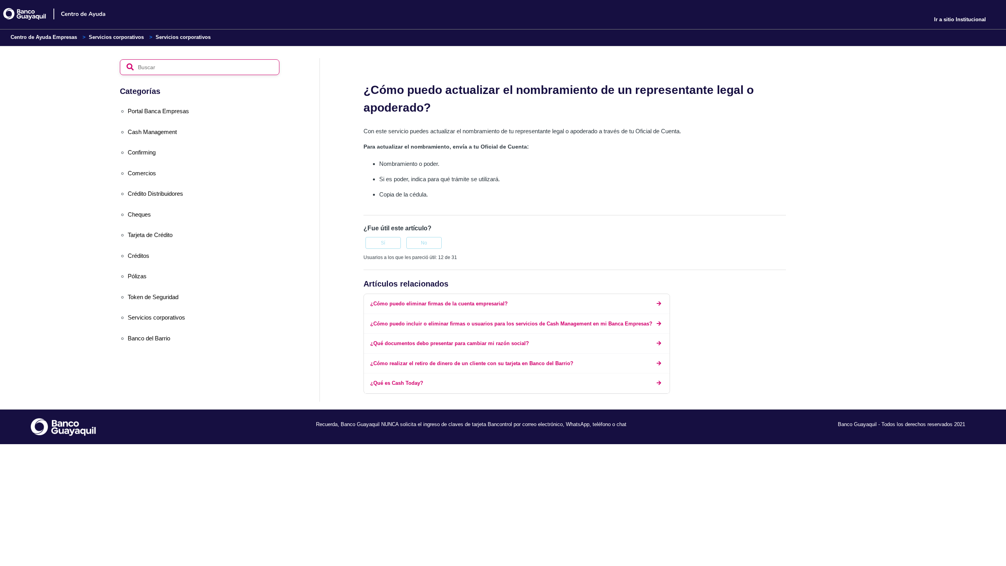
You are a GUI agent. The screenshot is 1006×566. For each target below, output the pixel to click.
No (424, 243)
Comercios (142, 173)
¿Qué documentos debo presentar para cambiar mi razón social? (449, 343)
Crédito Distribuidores (155, 193)
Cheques (139, 214)
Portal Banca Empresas (158, 111)
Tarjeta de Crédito (150, 235)
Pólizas (137, 276)
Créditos (138, 255)
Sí (383, 243)
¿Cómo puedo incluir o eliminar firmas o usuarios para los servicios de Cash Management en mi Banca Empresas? (511, 324)
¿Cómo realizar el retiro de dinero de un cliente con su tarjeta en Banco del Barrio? (471, 363)
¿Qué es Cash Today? (396, 383)
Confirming (142, 152)
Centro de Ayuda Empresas (44, 37)
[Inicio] (60, 14)
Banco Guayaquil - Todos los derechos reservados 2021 (901, 424)
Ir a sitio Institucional (960, 19)
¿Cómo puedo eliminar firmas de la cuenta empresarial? (439, 304)
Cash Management (152, 132)
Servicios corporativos (116, 37)
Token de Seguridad (153, 297)
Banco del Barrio (149, 338)
